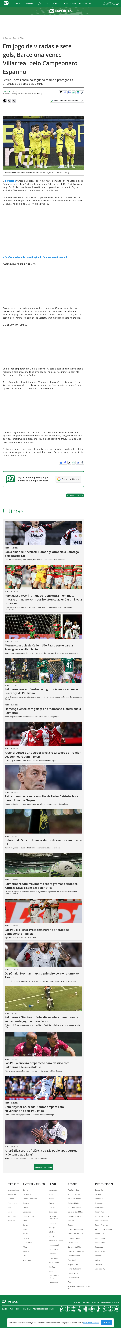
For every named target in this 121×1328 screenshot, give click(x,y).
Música (25, 1234)
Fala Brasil (72, 1260)
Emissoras (99, 1203)
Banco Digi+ (100, 1190)
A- (14, 100)
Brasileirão (12, 1194)
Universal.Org (100, 1269)
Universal (98, 1264)
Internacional (54, 1245)
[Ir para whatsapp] (110, 1309)
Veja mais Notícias (43, 1167)
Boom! (70, 1225)
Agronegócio (53, 1190)
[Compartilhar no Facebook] (65, 92)
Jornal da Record (74, 1269)
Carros (51, 1203)
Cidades (52, 1207)
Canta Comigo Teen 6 (76, 1234)
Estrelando (27, 1212)
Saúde (51, 1271)
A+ (9, 100)
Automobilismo (13, 1190)
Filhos (25, 1220)
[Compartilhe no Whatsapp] (73, 92)
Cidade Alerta (73, 1242)
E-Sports (11, 1199)
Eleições (38, 3)
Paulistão (11, 1220)
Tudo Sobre (53, 1282)
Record (73, 3)
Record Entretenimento (104, 1229)
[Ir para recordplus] (92, 1309)
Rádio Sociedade (101, 1220)
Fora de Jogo (12, 1203)
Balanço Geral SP (74, 1216)
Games (25, 1225)
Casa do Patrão (74, 1238)
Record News (85, 3)
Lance (15, 38)
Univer (97, 1260)
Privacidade (27, 1309)
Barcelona (10, 180)
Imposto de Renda (56, 1241)
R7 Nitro (26, 1238)
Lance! (10, 1212)
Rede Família (100, 1251)
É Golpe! (52, 1232)
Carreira (98, 1194)
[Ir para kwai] (79, 1309)
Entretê (47, 3)
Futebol (22, 38)
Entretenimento (34, 1184)
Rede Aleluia (99, 1247)
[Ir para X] (107, 3)
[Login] (117, 3)
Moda (25, 1229)
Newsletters (99, 1207)
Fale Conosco (15, 1309)
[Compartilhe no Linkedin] (69, 92)
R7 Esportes (7, 38)
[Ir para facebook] (104, 3)
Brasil (51, 1194)
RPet (25, 1247)
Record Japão (100, 1238)
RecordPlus (99, 1212)
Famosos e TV (28, 1216)
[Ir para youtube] (116, 1309)
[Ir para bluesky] (61, 1309)
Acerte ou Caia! (74, 1190)
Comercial (99, 1199)
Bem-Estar (27, 1194)
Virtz (24, 1256)
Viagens (26, 1251)
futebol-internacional (75, 495)
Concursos (53, 1212)
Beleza (25, 1190)
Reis (69, 1282)
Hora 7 (51, 1236)
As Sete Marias (73, 1203)
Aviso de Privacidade (91, 1322)
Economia (52, 1223)
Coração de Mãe (74, 1247)
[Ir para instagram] (110, 3)
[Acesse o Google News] (78, 92)
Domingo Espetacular (76, 1251)
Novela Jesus (73, 1273)
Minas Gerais (54, 1249)
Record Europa (100, 1234)
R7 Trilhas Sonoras (102, 1216)
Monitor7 (52, 1254)
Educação (52, 1227)
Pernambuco (53, 1258)
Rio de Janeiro (54, 1262)
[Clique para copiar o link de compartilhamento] (82, 92)
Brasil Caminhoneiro (75, 1229)
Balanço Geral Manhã (76, 1212)
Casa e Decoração (30, 1199)
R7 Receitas (27, 1242)
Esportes (57, 3)
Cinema (26, 1203)
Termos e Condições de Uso (43, 1309)
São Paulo (52, 1267)
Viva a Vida (27, 1260)
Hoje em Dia (73, 1264)
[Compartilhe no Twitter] (61, 92)
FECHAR (106, 1322)
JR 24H (66, 3)
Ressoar (98, 1256)
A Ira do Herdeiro (74, 1194)
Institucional (104, 1184)
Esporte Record (74, 1256)
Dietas (25, 1207)
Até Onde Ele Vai (74, 1207)
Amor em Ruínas (74, 1199)
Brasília (29, 3)
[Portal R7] (6, 3)
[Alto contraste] (5, 101)
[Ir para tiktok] (98, 1309)
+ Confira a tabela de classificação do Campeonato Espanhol (35, 257)
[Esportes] (60, 11)
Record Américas (101, 1225)
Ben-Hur (71, 1220)
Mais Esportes (13, 1216)
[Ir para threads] (86, 1309)
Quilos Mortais (73, 1277)
